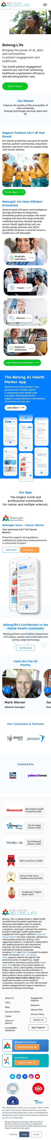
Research (35, 1005)
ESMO (24, 952)
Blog (7, 1007)
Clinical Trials (37, 1009)
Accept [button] (24, 1134)
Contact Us (38, 1020)
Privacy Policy (37, 1014)
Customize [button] (13, 1134)
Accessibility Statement (11, 1029)
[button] (7, 690)
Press (7, 1002)
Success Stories (12, 1011)
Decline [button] (36, 1134)
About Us (9, 998)
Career (8, 1016)
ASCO (14, 952)
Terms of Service (9, 1021)
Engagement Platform (37, 999)
